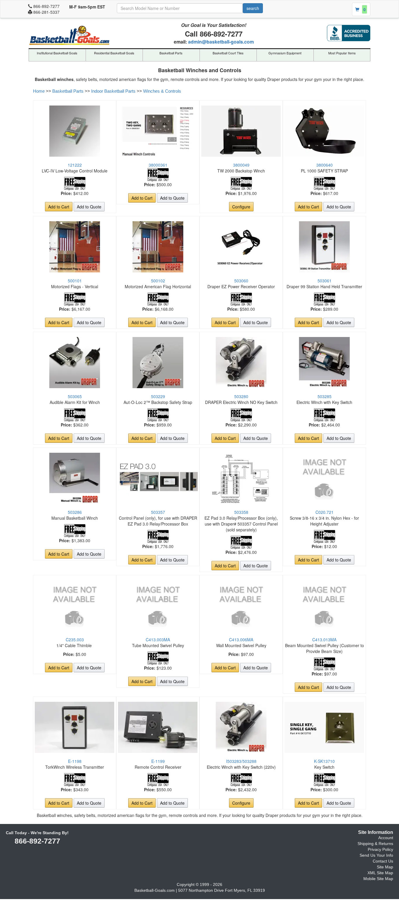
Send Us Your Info (376, 855)
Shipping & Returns (375, 843)
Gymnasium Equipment (284, 53)
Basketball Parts (171, 53)
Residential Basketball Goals (114, 53)
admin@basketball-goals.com (221, 41)
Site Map (385, 867)
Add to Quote (89, 207)
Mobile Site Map (378, 878)
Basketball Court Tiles (228, 53)
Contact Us (383, 861)
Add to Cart (58, 207)
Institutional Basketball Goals (57, 53)
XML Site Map (380, 872)
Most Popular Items (342, 53)
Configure (241, 207)
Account (385, 837)
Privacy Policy (380, 849)
